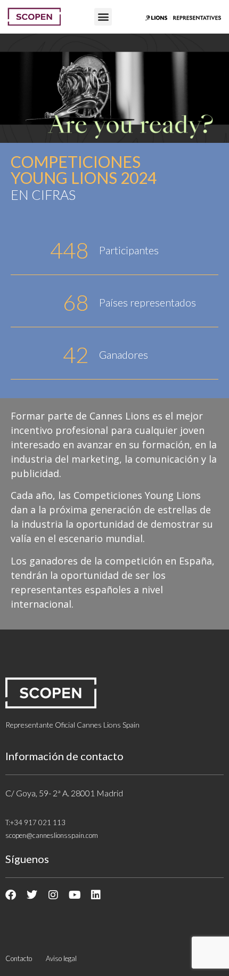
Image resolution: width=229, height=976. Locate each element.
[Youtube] (74, 895)
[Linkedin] (96, 895)
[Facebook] (10, 895)
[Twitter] (32, 895)
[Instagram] (53, 895)
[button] (103, 17)
